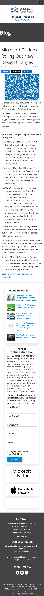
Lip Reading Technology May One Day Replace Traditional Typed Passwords (25, 326)
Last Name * (13, 416)
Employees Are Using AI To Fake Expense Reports (26, 306)
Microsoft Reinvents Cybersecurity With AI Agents (22, 547)
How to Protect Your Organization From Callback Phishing (24, 315)
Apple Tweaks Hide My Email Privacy (22, 557)
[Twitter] (22, 572)
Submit (15, 459)
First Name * (13, 407)
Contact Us (22, 536)
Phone (10, 442)
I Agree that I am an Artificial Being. (19, 452)
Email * (10, 433)
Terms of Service (27, 594)
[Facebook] (17, 572)
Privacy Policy (15, 594)
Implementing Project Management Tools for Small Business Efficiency (26, 297)
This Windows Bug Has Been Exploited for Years (26, 336)
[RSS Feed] (26, 572)
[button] (41, 2)
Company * (12, 425)
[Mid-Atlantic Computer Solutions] (22, 9)
